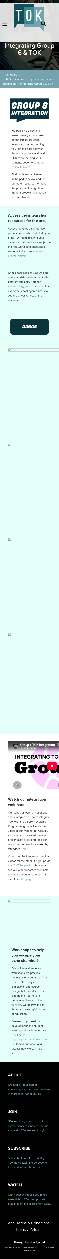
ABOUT (15, 1075)
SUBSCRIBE (19, 1148)
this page (26, 879)
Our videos (15, 1194)
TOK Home (10, 74)
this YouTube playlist (20, 865)
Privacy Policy (28, 1229)
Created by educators (21, 1084)
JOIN (12, 1111)
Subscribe (14, 1158)
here (27, 839)
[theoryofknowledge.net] (29, 19)
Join (42, 1126)
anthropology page (19, 286)
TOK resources (15, 79)
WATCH (15, 1185)
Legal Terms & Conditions (28, 1223)
